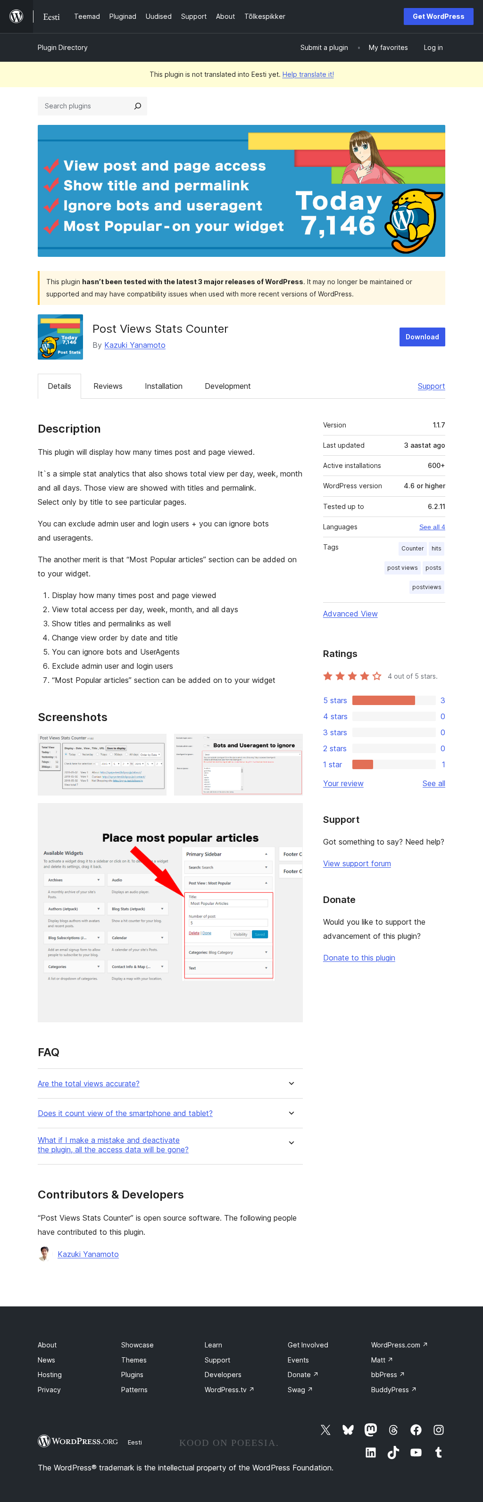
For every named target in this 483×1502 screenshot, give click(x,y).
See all (434, 783)
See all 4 (432, 527)
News (46, 1360)
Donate (303, 1375)
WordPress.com (399, 1345)
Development (228, 386)
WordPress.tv (230, 1390)
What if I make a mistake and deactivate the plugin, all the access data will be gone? (113, 1145)
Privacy (49, 1390)
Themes (134, 1360)
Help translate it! (308, 74)
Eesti (135, 1442)
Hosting (50, 1375)
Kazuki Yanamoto (135, 345)
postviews (426, 587)
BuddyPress (394, 1390)
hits (436, 548)
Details (59, 386)
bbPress (388, 1375)
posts (433, 567)
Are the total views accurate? (89, 1083)
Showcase (137, 1345)
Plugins (132, 1375)
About (47, 1345)
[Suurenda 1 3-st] (153, 746)
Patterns (134, 1390)
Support (431, 386)
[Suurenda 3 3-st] (290, 816)
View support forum (357, 863)
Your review (343, 783)
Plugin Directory (63, 47)
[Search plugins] (137, 106)
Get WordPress (439, 16)
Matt (382, 1360)
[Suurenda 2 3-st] (290, 746)
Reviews (108, 386)
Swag (300, 1390)
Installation (164, 386)
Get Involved (308, 1345)
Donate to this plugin (359, 957)
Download (422, 337)
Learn (213, 1345)
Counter (412, 548)
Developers (223, 1375)
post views (402, 567)
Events (298, 1360)
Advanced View (350, 613)
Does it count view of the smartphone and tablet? (125, 1113)
